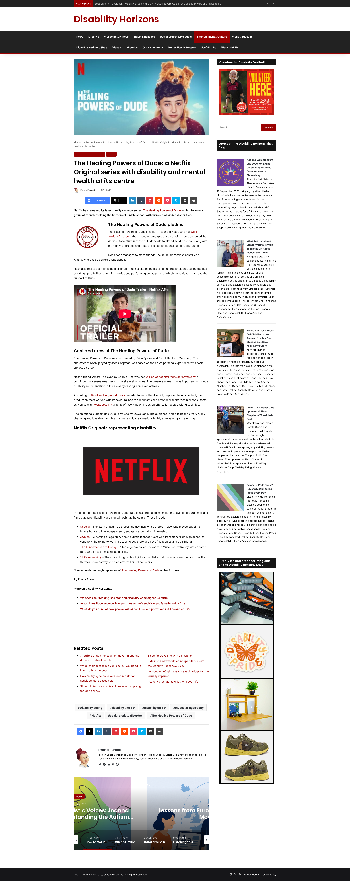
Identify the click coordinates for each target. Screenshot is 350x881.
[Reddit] (158, 200)
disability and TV (123, 708)
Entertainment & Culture (212, 36)
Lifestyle (93, 36)
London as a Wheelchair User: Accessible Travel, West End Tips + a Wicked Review (142, 3)
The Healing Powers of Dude (162, 210)
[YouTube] (113, 764)
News (79, 36)
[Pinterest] (149, 200)
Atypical (85, 537)
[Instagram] (117, 764)
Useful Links (208, 47)
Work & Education (243, 36)
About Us (132, 47)
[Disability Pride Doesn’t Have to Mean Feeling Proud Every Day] (230, 510)
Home (79, 142)
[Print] (193, 200)
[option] (82, 813)
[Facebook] (80, 731)
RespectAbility (102, 404)
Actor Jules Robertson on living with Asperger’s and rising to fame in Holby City (132, 603)
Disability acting (91, 708)
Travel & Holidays (144, 36)
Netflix (96, 715)
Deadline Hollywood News (108, 395)
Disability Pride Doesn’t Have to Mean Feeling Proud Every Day (260, 489)
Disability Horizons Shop (91, 47)
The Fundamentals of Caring (98, 547)
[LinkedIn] (132, 200)
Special (85, 526)
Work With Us (229, 47)
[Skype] (176, 200)
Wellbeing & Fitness (116, 36)
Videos (116, 47)
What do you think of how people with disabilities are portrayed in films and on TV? (135, 609)
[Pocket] (167, 200)
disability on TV (155, 708)
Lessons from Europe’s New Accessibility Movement (83, 813)
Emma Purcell (87, 190)
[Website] (100, 764)
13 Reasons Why (91, 557)
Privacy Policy (251, 874)
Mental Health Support (182, 47)
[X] (89, 731)
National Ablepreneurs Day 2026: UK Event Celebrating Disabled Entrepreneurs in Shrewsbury (260, 167)
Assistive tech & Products (176, 36)
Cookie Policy (268, 874)
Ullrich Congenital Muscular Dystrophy (170, 377)
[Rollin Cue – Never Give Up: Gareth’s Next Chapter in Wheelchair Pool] (230, 432)
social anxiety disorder (126, 715)
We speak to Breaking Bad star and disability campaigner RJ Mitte (124, 598)
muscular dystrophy (189, 708)
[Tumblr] (141, 200)
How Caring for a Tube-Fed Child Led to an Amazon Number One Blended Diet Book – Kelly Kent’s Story (260, 338)
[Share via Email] (184, 200)
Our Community (153, 47)
